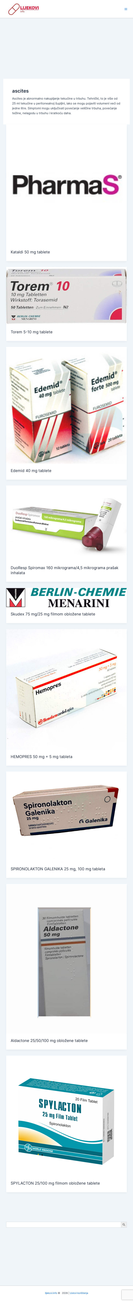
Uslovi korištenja (79, 1293)
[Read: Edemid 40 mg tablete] (66, 405)
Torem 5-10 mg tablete (32, 332)
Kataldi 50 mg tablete (30, 252)
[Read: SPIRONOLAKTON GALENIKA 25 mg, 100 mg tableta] (66, 816)
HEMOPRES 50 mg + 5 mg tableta (41, 756)
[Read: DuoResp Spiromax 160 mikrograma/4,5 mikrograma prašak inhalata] (66, 523)
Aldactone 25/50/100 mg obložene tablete (49, 1040)
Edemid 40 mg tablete (31, 470)
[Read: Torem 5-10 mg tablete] (66, 296)
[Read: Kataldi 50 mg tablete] (66, 184)
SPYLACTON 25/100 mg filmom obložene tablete (55, 1183)
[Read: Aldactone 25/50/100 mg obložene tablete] (66, 958)
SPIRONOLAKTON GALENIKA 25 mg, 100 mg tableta (58, 869)
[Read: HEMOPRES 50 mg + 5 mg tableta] (66, 689)
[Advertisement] (66, 42)
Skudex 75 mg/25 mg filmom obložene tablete (53, 614)
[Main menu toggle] (126, 9)
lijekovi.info (51, 1293)
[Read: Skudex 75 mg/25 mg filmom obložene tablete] (66, 597)
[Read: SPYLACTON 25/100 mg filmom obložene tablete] (66, 1115)
